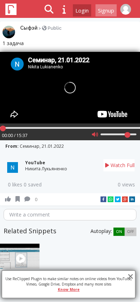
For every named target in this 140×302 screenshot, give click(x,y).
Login (82, 10)
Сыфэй (28, 28)
